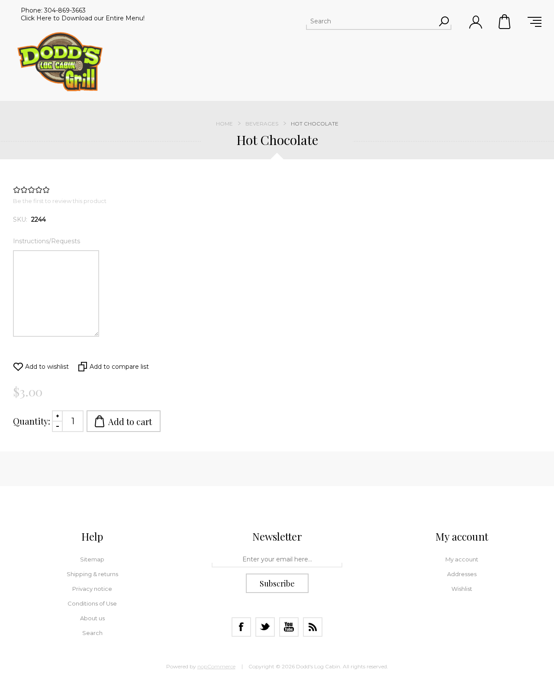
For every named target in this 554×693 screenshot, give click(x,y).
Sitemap (92, 559)
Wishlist (461, 588)
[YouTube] (289, 627)
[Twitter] (265, 627)
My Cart (505, 21)
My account (461, 559)
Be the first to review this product (59, 200)
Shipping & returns (92, 574)
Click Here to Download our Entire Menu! (83, 18)
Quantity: (31, 421)
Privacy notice (92, 588)
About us (92, 618)
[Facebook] (241, 627)
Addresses (462, 574)
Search (92, 632)
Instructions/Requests (46, 241)
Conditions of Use (92, 603)
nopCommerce (216, 666)
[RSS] (312, 627)
